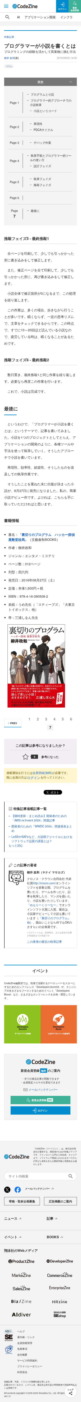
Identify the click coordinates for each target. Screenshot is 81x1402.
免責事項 (22, 1348)
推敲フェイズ (42, 185)
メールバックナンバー (43, 1089)
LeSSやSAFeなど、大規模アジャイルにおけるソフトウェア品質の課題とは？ (41, 838)
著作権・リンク (26, 1337)
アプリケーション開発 (40, 17)
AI (18, 17)
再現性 (38, 124)
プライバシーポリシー (29, 1366)
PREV (13, 723)
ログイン (33, 777)
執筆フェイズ (42, 179)
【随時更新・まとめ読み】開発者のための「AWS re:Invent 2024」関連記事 (39, 818)
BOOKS (53, 1236)
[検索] (7, 17)
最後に (35, 211)
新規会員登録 (42, 1100)
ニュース (10, 1218)
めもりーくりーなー (43, 905)
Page (14, 103)
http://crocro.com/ (44, 883)
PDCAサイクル (43, 130)
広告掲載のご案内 (60, 1201)
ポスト (54, 792)
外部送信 (22, 1372)
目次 (40, 82)
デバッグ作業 (42, 142)
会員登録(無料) (42, 773)
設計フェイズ (42, 166)
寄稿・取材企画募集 (22, 1201)
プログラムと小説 (42, 94)
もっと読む (16, 845)
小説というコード (45, 111)
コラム (9, 66)
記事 (50, 1218)
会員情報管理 (24, 1343)
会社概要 (22, 1354)
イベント (10, 1236)
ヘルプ (21, 1331)
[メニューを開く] (6, 6)
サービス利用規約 (27, 1360)
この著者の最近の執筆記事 (44, 941)
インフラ (66, 17)
